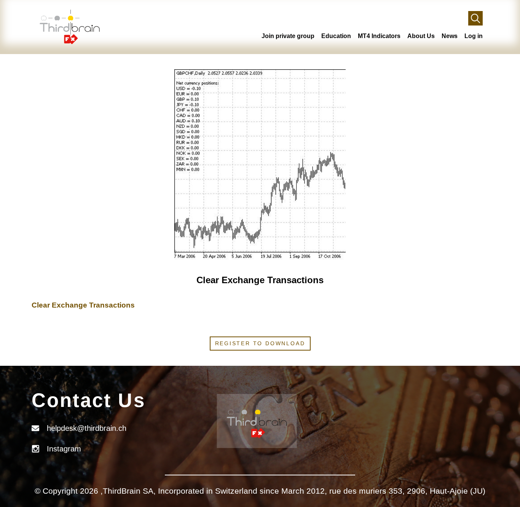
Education (336, 36)
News (450, 36)
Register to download (260, 343)
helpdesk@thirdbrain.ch (86, 428)
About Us (421, 36)
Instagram (64, 449)
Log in (473, 36)
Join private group (288, 36)
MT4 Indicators (379, 36)
